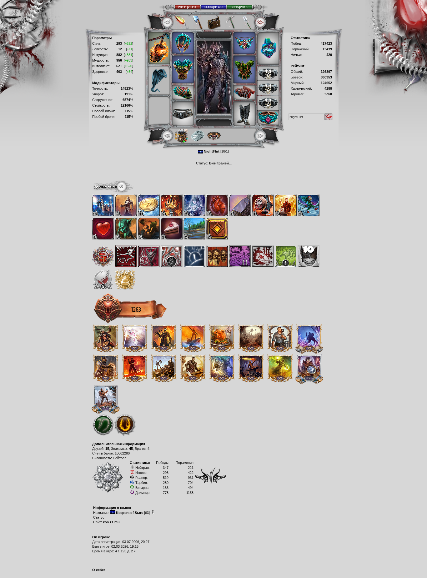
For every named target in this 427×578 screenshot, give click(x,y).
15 (107, 448)
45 (131, 448)
